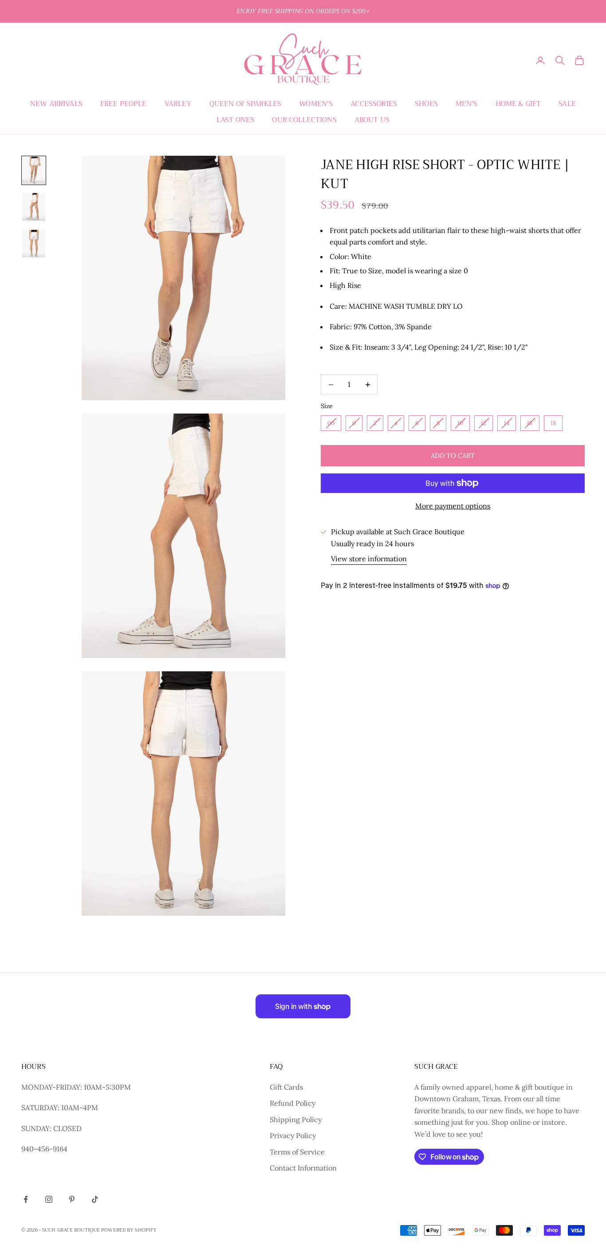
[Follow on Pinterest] (71, 1199)
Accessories (373, 104)
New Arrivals (56, 104)
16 (530, 423)
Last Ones (235, 120)
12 (483, 423)
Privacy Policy (293, 1135)
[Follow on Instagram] (48, 1199)
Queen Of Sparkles (245, 104)
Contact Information (303, 1167)
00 (330, 423)
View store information (369, 558)
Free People (123, 104)
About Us (372, 120)
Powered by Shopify (129, 1230)
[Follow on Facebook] (25, 1199)
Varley (178, 104)
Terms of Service (297, 1151)
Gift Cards (286, 1087)
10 (460, 423)
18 (553, 423)
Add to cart (453, 455)
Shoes (426, 104)
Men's (467, 104)
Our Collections (304, 120)
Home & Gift (518, 104)
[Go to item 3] (33, 243)
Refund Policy (292, 1103)
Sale (567, 104)
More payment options (452, 505)
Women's (316, 104)
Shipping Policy (296, 1119)
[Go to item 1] (33, 170)
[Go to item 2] (33, 206)
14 (506, 423)
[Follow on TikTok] (95, 1199)
